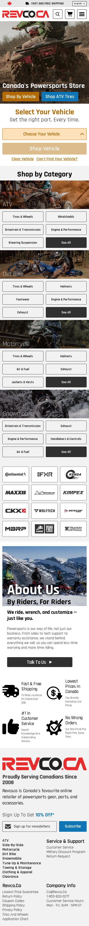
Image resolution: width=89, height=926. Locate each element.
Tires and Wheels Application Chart (15, 916)
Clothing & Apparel (17, 872)
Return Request (58, 856)
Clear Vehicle (23, 159)
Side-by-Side (12, 845)
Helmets (66, 286)
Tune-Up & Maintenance (21, 863)
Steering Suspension (23, 243)
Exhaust (22, 312)
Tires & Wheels (23, 217)
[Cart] (70, 14)
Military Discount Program (66, 852)
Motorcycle (10, 849)
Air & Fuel (23, 369)
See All (66, 243)
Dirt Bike (9, 854)
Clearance (10, 876)
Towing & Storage (16, 867)
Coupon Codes (13, 901)
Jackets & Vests (23, 382)
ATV (5, 840)
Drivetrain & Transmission (23, 230)
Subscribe (73, 826)
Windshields (66, 217)
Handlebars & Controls (66, 439)
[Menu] (82, 14)
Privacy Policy (12, 910)
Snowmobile (11, 858)
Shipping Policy (13, 905)
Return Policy (12, 896)
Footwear (22, 299)
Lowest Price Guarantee (20, 892)
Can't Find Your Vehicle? (57, 159)
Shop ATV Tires (60, 97)
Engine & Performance (66, 230)
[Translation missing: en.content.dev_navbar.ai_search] (57, 14)
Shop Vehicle (44, 148)
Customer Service (60, 847)
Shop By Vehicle (21, 97)
